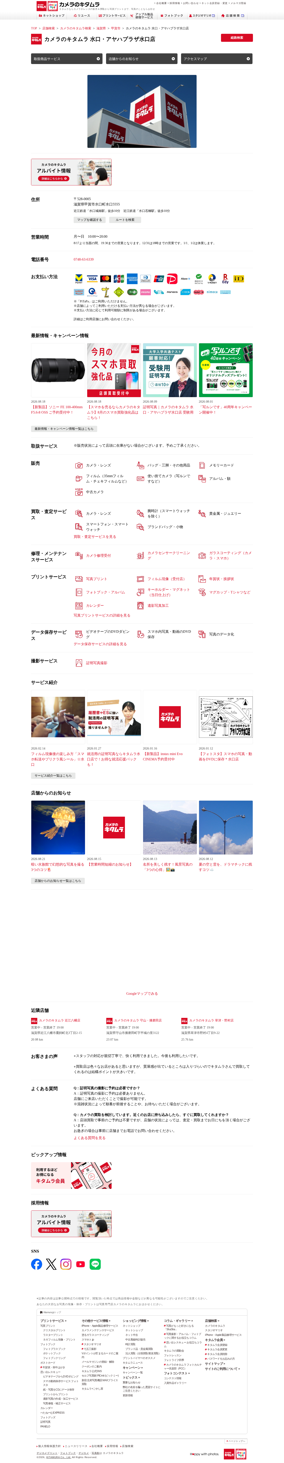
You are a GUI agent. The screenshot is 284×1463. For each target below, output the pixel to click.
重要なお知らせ (131, 1382)
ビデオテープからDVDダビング (60, 1376)
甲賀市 (115, 28)
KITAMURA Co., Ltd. (58, 1457)
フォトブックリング (54, 1358)
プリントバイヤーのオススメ (139, 1358)
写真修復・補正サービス (57, 1403)
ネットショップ (131, 1325)
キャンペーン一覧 (133, 1372)
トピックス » (131, 1377)
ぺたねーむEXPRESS (52, 1412)
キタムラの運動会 (174, 1350)
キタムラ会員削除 (217, 1354)
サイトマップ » (215, 1363)
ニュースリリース (76, 1446)
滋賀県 (101, 28)
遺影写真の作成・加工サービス (60, 1398)
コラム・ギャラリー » (178, 1320)
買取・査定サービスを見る (95, 537)
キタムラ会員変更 (217, 1349)
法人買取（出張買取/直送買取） (143, 1353)
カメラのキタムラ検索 (75, 28)
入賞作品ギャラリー (175, 1383)
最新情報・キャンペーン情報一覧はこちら (64, 428)
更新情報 (128, 1395)
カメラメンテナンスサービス (98, 1330)
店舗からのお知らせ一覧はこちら (58, 880)
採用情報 (175, 3)
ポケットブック (52, 1353)
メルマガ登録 (238, 3)
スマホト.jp (88, 1339)
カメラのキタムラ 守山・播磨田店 (138, 1020)
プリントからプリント (55, 1394)
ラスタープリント (53, 1334)
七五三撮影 (90, 1348)
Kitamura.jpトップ (52, 1312)
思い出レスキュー (50, 1372)
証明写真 (45, 1421)
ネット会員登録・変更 (214, 3)
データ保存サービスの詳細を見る (100, 644)
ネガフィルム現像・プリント (59, 1339)
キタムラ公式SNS (92, 1371)
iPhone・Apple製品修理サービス (100, 1325)
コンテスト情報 (172, 1378)
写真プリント (47, 1325)
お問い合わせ (191, 3)
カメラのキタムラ (215, 1325)
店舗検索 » (212, 1320)
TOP (34, 28)
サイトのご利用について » (222, 1369)
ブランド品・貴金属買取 (139, 1348)
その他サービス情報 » (96, 1320)
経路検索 (237, 37)
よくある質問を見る (90, 1138)
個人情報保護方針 (49, 1446)
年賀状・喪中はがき (54, 1367)
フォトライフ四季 (174, 1360)
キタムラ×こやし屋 (92, 1388)
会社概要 (161, 3)
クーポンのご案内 (92, 1366)
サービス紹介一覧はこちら (53, 775)
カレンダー (46, 1408)
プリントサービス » (53, 1320)
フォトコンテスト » (177, 1373)
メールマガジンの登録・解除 (98, 1361)
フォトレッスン (172, 1355)
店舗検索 (48, 28)
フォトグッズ (47, 1417)
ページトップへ (237, 1441)
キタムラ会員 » (215, 1340)
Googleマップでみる (142, 993)
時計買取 (130, 1344)
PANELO (45, 1426)
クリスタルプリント (54, 1330)
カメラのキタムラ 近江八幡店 (59, 1020)
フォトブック (47, 1344)
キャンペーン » (133, 1367)
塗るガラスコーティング (95, 1334)
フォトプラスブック (54, 1348)
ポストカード (47, 1362)
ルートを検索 (125, 219)
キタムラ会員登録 (217, 1344)
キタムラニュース (133, 1362)
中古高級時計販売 (135, 1339)
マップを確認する (89, 219)
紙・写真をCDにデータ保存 (58, 1389)
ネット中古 (131, 1334)
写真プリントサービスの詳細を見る (102, 615)
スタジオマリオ (92, 1344)
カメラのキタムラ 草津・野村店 (211, 1020)
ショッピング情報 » (136, 1320)
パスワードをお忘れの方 (221, 1358)
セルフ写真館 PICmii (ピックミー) (100, 1375)
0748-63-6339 (84, 259)
